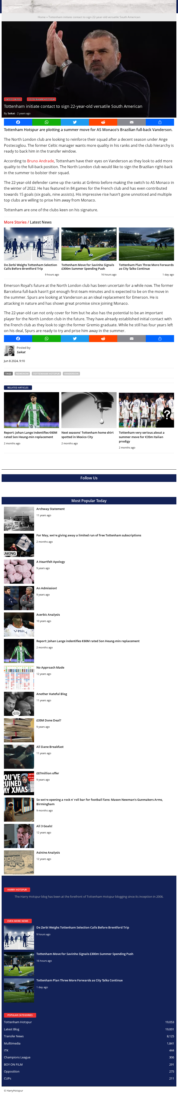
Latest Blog (13, 99)
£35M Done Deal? (48, 720)
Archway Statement (50, 509)
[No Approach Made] (19, 677)
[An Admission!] (19, 598)
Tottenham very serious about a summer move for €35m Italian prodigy (142, 436)
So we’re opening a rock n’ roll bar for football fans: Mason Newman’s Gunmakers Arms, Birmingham (99, 802)
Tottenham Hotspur (41, 99)
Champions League (17, 1057)
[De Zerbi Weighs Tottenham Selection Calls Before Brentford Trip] (31, 244)
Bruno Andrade (40, 160)
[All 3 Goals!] (19, 836)
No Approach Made (50, 667)
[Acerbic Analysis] (19, 624)
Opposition (11, 1071)
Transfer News (14, 1036)
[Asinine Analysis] (19, 862)
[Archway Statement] (19, 519)
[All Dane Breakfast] (19, 757)
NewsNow (22, 373)
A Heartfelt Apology (50, 562)
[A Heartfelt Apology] (19, 572)
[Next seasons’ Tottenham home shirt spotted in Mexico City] (89, 410)
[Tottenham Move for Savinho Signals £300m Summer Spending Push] (89, 244)
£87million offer (47, 773)
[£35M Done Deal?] (19, 730)
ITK (6, 1050)
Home (42, 17)
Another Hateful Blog (51, 694)
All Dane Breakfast (50, 747)
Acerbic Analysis (48, 614)
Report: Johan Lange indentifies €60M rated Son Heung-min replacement (30, 434)
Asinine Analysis (48, 852)
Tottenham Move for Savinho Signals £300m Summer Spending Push (87, 267)
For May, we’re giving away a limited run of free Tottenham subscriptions (88, 535)
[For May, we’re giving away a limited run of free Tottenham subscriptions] (19, 545)
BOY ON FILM (13, 1064)
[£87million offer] (19, 783)
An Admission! (46, 588)
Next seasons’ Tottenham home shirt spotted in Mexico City (87, 434)
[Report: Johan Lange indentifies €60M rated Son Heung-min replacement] (31, 410)
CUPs (7, 1078)
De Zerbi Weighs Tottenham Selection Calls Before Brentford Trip (30, 267)
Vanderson (71, 373)
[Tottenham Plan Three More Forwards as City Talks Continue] (146, 244)
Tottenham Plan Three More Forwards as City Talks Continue (146, 267)
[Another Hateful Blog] (19, 704)
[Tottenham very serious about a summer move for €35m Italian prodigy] (146, 410)
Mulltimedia (12, 1043)
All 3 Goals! (44, 826)
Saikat (11, 113)
